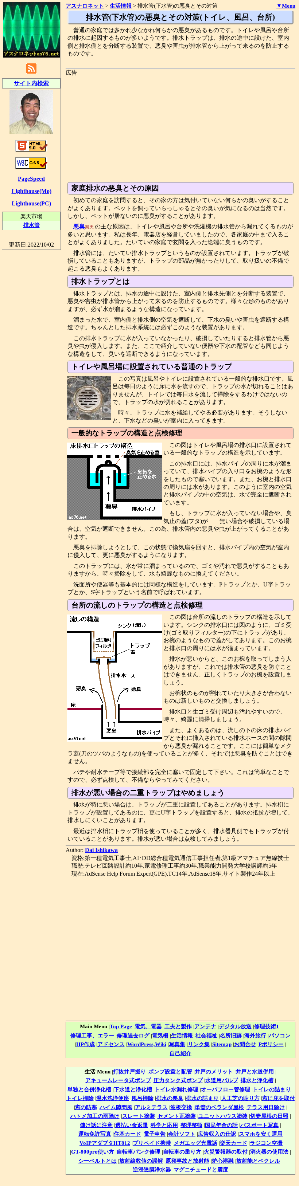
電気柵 (160, 1035)
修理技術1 (266, 1026)
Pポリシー (271, 1044)
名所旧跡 (231, 1035)
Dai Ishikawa (101, 850)
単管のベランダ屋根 (219, 1107)
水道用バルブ (221, 1080)
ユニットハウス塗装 (223, 1116)
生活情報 (182, 1035)
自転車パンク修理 (138, 1151)
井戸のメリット (214, 1071)
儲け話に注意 (96, 1125)
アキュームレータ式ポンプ (118, 1080)
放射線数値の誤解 (141, 1161)
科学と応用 (164, 1125)
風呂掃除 (143, 1098)
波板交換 (181, 1107)
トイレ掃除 (80, 1098)
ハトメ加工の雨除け (95, 1116)
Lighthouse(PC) (31, 203)
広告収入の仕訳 (217, 1134)
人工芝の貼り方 (240, 1098)
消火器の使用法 (269, 1151)
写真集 (177, 1044)
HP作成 (85, 1044)
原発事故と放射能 (187, 1161)
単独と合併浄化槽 (89, 1089)
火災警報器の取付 (226, 1151)
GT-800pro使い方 (92, 1151)
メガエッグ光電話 (195, 1143)
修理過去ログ (133, 1035)
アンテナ (205, 1026)
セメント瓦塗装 (177, 1116)
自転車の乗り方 (182, 1151)
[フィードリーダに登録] (31, 73)
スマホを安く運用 (261, 1134)
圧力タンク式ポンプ (178, 1080)
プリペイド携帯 (152, 1143)
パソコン (280, 1035)
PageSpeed (31, 178)
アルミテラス (151, 1107)
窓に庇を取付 (278, 1098)
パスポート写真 (259, 1125)
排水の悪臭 (169, 1098)
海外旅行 (255, 1035)
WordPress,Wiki (146, 1044)
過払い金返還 (131, 1125)
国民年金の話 (221, 1125)
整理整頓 (191, 1125)
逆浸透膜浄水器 (152, 1169)
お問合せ (245, 1044)
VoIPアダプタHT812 (104, 1143)
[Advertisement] (180, 127)
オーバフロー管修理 (225, 1089)
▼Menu (285, 6)
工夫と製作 (178, 1026)
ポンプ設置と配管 (170, 1071)
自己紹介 (180, 1053)
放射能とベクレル (258, 1161)
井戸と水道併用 (255, 1071)
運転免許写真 (94, 1134)
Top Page (121, 1026)
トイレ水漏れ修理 (176, 1089)
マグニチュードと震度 (201, 1169)
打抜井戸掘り (129, 1071)
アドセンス (111, 1044)
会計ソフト (181, 1134)
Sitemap (222, 1044)
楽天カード (233, 1143)
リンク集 (199, 1044)
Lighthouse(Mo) (31, 191)
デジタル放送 (235, 1026)
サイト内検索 (31, 83)
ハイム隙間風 (116, 1107)
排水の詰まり (202, 1098)
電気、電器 (148, 1026)
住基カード (127, 1134)
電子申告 (155, 1134)
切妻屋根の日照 (269, 1116)
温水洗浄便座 (112, 1098)
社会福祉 (206, 1035)
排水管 (31, 225)
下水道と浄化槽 (133, 1089)
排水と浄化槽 (257, 1080)
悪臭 (79, 226)
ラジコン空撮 (266, 1143)
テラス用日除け (265, 1107)
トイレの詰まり (272, 1089)
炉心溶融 (223, 1161)
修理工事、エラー (92, 1035)
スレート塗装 (138, 1116)
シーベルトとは (97, 1161)
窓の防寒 (86, 1107)
